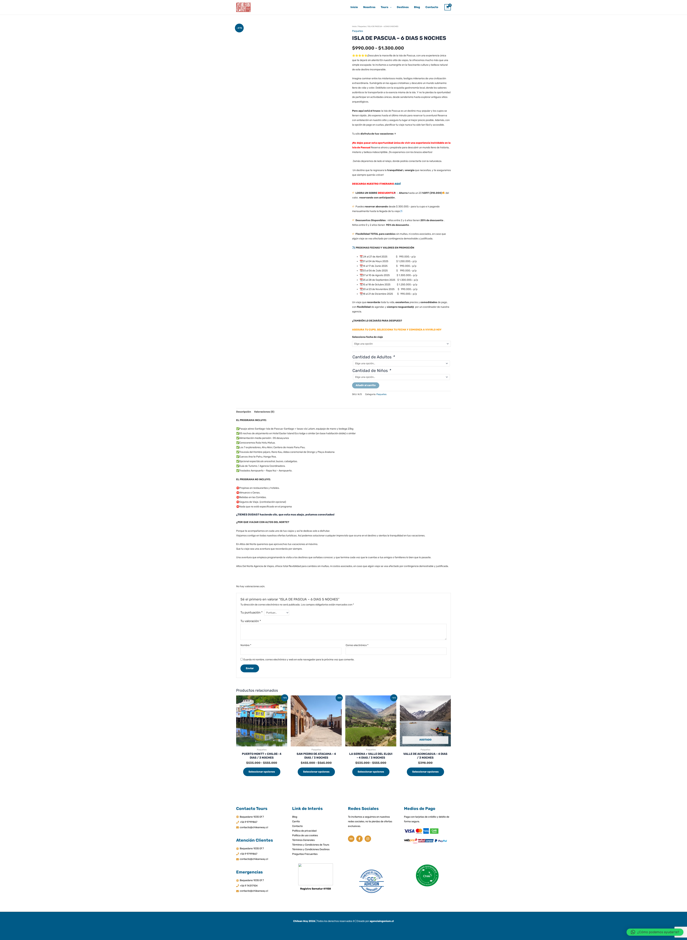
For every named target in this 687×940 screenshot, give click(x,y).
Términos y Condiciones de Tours (310, 844)
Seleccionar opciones (262, 771)
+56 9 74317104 (249, 885)
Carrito (296, 821)
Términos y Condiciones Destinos (311, 849)
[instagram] (368, 839)
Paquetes (362, 26)
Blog (294, 816)
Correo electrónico (357, 645)
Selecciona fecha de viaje (367, 337)
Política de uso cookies (305, 835)
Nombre (245, 645)
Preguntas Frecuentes (305, 854)
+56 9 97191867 (248, 822)
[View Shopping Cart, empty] (447, 7)
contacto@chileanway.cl (254, 827)
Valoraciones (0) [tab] (264, 411)
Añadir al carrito (366, 385)
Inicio (354, 26)
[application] (389, 7)
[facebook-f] (360, 839)
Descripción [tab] (243, 411)
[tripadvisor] (352, 839)
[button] (655, 932)
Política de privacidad (304, 830)
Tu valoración (250, 621)
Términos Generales (303, 840)
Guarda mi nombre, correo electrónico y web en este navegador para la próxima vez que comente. (298, 659)
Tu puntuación (251, 612)
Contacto (297, 826)
